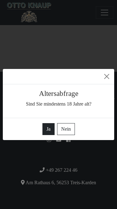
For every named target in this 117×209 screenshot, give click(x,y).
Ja (48, 129)
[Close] (107, 76)
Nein (66, 129)
